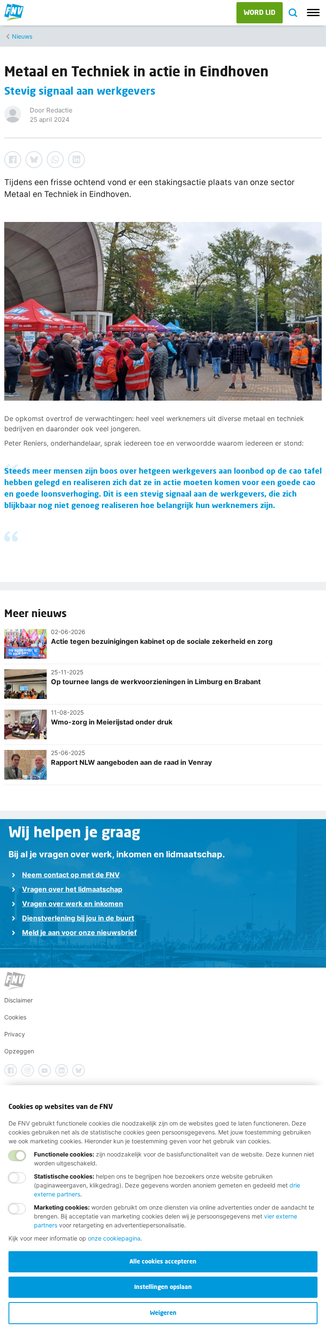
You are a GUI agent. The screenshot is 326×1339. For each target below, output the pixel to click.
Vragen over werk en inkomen (72, 903)
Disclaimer (18, 1000)
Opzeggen (19, 1051)
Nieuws (22, 36)
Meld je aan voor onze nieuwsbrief (79, 932)
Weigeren (163, 1312)
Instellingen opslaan (163, 1286)
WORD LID (259, 12)
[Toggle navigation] (313, 12)
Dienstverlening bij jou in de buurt (78, 918)
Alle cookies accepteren (163, 1261)
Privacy (14, 1034)
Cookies (15, 1017)
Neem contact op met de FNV (71, 874)
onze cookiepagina (114, 1238)
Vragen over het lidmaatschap (72, 889)
